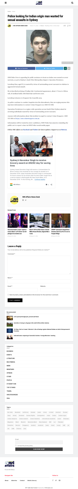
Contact (22, 480)
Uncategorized (12, 394)
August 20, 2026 (56, 236)
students (40, 425)
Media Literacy (32, 480)
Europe (65, 412)
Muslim (23, 422)
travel (52, 425)
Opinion (9, 373)
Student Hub (11, 384)
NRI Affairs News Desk (20, 25)
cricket (51, 412)
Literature (11, 358)
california (25, 412)
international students (48, 418)
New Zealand (43, 422)
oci (55, 422)
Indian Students (35, 418)
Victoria (19, 428)
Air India (10, 412)
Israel (59, 418)
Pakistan (60, 422)
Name (10, 278)
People (9, 380)
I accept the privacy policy (25, 445)
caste (39, 412)
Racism (18, 425)
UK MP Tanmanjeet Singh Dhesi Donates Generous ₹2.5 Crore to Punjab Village (60, 231)
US (8, 428)
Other (9, 376)
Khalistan (66, 418)
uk (68, 425)
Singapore (26, 425)
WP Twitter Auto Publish (31, 487)
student (33, 425)
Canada (33, 412)
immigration (41, 415)
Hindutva (21, 415)
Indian (54, 415)
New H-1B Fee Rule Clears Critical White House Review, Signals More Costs (39, 231)
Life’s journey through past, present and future (26, 316)
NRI (50, 422)
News (13, 11)
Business (10, 351)
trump (58, 425)
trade (47, 425)
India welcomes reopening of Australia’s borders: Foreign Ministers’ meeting (34, 335)
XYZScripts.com (49, 487)
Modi (17, 422)
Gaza (9, 415)
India (48, 415)
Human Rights (31, 415)
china (45, 412)
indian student (23, 418)
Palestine (10, 425)
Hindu (14, 415)
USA (13, 428)
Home (9, 11)
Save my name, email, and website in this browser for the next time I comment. (34, 295)
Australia (17, 412)
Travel (9, 391)
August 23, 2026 (12, 236)
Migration (10, 422)
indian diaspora (12, 418)
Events (9, 355)
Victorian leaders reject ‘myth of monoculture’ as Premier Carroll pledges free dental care (17, 231)
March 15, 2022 (34, 25)
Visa (8, 398)
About (6, 480)
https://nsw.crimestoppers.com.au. (27, 118)
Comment (11, 254)
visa (25, 428)
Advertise (14, 480)
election (58, 412)
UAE (64, 425)
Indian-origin (62, 415)
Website (42, 286)
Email (10, 286)
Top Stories (11, 387)
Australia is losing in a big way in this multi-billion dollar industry (31, 323)
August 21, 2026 (34, 236)
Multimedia (11, 362)
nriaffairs (10, 369)
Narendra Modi (32, 422)
